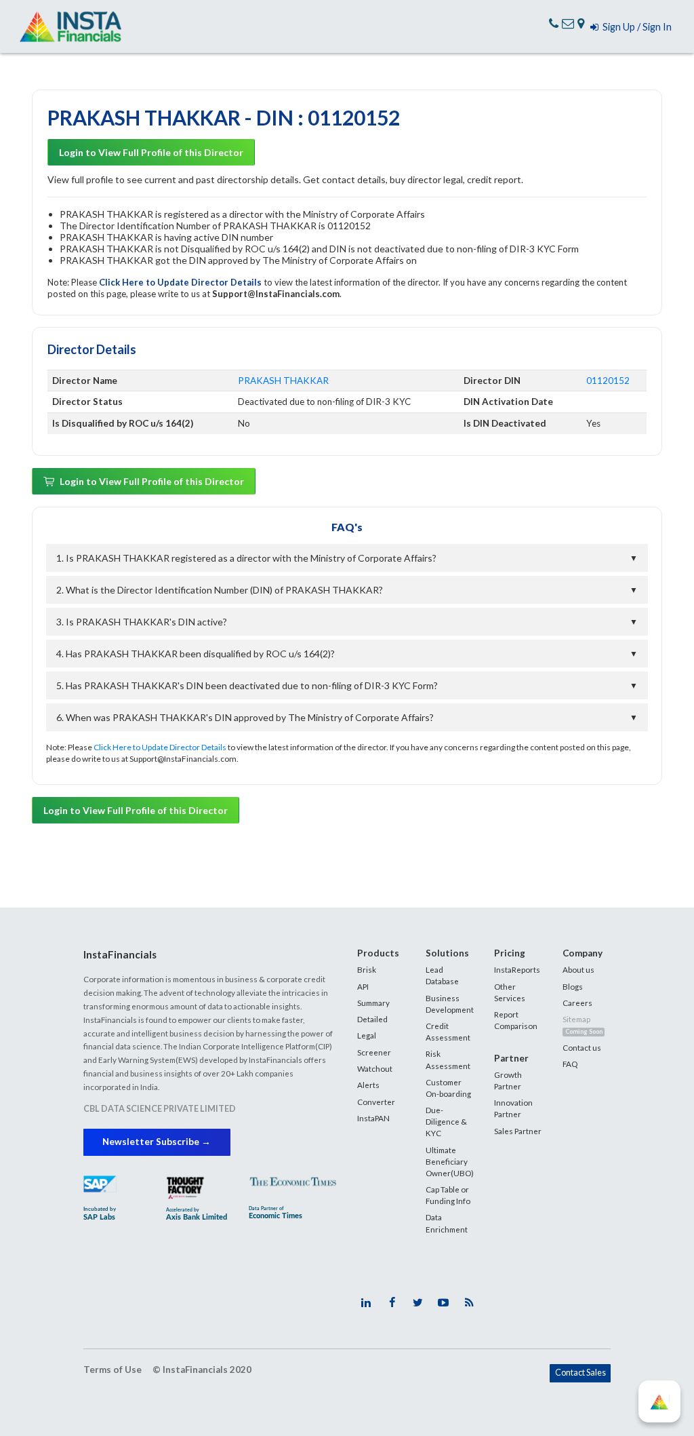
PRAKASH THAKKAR (283, 380)
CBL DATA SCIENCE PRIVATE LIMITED (159, 1109)
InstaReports (517, 969)
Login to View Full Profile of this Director (151, 152)
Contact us (582, 1047)
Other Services (509, 992)
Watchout (374, 1068)
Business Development (450, 1003)
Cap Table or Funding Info (448, 1194)
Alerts (368, 1084)
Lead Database (442, 975)
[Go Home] (70, 26)
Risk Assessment (448, 1059)
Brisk (366, 969)
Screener (374, 1052)
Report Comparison (515, 1019)
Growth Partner (508, 1080)
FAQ (570, 1063)
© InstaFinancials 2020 (201, 1369)
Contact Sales (580, 1372)
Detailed (372, 1019)
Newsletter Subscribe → (156, 1141)
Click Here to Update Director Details (181, 282)
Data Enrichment (447, 1222)
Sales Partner (518, 1131)
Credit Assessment (448, 1031)
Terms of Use (112, 1369)
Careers (577, 1002)
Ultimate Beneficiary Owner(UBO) (450, 1161)
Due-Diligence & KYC (446, 1121)
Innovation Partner (513, 1108)
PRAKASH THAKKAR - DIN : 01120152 (223, 117)
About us (578, 969)
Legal (366, 1035)
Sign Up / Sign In (635, 27)
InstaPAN (373, 1118)
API (363, 986)
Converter (376, 1101)
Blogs (573, 986)
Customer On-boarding (448, 1087)
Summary (373, 1002)
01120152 (608, 380)
